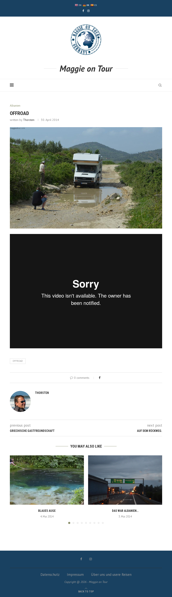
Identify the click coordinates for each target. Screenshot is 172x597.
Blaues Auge (47, 510)
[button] (15, 489)
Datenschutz (50, 574)
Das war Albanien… (125, 510)
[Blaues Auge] (47, 480)
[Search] (160, 85)
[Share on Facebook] (99, 378)
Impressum (75, 574)
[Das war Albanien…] (125, 480)
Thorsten (28, 120)
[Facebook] (83, 11)
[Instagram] (88, 11)
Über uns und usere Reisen (111, 574)
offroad (18, 360)
